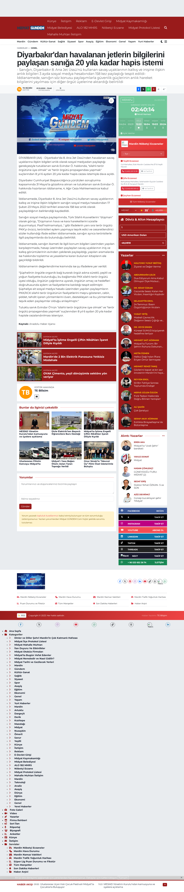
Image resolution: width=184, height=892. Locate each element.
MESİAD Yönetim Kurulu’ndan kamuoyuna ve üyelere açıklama (33, 434)
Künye (51, 21)
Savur (17, 737)
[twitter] (39, 624)
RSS (23, 615)
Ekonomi (111, 41)
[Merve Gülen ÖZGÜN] (126, 395)
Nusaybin (20, 730)
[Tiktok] (150, 581)
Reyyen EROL (141, 379)
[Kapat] (182, 877)
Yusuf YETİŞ (140, 314)
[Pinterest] (130, 581)
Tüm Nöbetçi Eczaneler (144, 202)
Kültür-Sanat (47, 41)
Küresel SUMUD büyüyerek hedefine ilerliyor (149, 332)
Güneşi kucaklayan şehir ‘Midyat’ (147, 499)
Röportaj (14, 827)
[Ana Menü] (165, 42)
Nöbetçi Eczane (113, 27)
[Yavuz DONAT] (126, 458)
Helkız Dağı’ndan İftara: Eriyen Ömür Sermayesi (147, 358)
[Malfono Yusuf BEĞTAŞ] (126, 264)
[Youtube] (145, 581)
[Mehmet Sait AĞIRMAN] (126, 343)
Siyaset (71, 41)
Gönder (25, 506)
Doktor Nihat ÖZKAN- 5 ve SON (149, 486)
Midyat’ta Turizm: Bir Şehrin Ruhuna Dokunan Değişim (148, 345)
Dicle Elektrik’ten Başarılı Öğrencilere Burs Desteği (66, 432)
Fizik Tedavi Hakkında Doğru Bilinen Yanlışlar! (147, 397)
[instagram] (57, 624)
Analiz (18, 786)
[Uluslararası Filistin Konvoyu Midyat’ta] (34, 450)
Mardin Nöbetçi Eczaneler (33, 597)
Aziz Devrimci (142, 494)
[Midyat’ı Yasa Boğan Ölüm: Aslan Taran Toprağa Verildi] (67, 450)
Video (13, 813)
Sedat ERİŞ (140, 481)
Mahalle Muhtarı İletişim (64, 34)
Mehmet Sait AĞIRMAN (146, 340)
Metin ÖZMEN (141, 353)
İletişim (66, 21)
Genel (122, 41)
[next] (149, 624)
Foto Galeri (16, 810)
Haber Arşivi (141, 603)
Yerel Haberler (22, 806)
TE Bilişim (162, 615)
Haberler (22, 48)
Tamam (123, 877)
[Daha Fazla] (154, 89)
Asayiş (89, 41)
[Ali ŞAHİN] (126, 408)
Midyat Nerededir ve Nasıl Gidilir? (34, 658)
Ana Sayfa (15, 631)
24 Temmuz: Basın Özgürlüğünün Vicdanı (147, 306)
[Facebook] (120, 581)
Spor (81, 41)
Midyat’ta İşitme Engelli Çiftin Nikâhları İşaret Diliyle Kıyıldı (97, 434)
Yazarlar (14, 816)
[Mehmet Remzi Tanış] (126, 369)
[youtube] (76, 624)
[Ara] (165, 27)
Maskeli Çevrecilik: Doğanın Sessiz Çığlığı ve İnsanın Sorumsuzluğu (148, 319)
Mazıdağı (19, 724)
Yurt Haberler (146, 41)
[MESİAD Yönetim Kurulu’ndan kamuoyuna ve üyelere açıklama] (34, 420)
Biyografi (14, 830)
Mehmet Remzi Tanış (145, 366)
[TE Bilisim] (25, 392)
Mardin (21, 41)
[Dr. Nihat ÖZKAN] (126, 291)
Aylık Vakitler (129, 133)
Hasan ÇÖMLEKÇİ (143, 468)
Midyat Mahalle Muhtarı (28, 644)
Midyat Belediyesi (59, 27)
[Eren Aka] (126, 445)
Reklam (81, 21)
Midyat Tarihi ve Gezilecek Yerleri (34, 662)
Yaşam (132, 41)
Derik (17, 717)
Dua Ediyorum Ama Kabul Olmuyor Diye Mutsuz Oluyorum (149, 280)
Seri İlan (14, 823)
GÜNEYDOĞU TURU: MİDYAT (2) (145, 473)
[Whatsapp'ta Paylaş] (148, 89)
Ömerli (18, 734)
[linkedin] (168, 624)
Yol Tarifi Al (147, 171)
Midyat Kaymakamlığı (131, 21)
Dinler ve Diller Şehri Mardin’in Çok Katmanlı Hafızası (46, 638)
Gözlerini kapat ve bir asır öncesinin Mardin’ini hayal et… (149, 371)
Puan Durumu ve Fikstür (32, 603)
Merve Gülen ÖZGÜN (146, 392)
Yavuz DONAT (141, 457)
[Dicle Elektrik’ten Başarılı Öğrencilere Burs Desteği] (67, 420)
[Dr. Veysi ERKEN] (126, 330)
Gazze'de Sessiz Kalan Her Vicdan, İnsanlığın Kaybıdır (149, 292)
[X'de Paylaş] (143, 89)
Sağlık (61, 41)
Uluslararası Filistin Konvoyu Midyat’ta (30, 462)
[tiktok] (112, 624)
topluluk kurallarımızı (48, 516)
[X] (125, 581)
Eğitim (100, 41)
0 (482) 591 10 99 (131, 171)
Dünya (18, 792)
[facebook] (20, 624)
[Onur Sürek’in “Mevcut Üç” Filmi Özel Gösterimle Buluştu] (99, 450)
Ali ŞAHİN (139, 407)
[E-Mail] (36, 396)
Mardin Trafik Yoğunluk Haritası (150, 597)
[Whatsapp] (165, 581)
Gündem (33, 41)
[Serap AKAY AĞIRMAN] (126, 421)
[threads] (131, 624)
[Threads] (155, 581)
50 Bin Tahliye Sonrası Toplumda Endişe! (146, 384)
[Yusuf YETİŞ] (126, 317)
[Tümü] (163, 255)
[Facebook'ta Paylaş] (138, 89)
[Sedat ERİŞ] (126, 484)
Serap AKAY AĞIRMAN (146, 419)
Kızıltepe (19, 720)
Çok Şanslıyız (141, 410)
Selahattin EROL (143, 301)
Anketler (14, 834)
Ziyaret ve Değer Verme (147, 266)
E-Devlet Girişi (102, 21)
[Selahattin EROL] (126, 304)
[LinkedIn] (140, 581)
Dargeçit (19, 713)
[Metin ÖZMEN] (126, 356)
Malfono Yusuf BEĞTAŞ (147, 263)
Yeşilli (17, 741)
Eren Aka (139, 442)
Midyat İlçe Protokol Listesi (30, 641)
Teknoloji (19, 782)
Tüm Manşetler (65, 603)
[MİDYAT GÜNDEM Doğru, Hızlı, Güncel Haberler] (31, 28)
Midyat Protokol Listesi (144, 27)
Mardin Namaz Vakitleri (108, 597)
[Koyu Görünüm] (162, 42)
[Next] (160, 581)
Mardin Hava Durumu (70, 597)
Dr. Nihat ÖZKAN (143, 288)
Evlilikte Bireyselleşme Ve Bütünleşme (148, 423)
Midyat (138, 460)
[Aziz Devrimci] (126, 497)
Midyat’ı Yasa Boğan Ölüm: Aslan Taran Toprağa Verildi (63, 464)
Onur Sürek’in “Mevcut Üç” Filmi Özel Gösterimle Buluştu (98, 464)
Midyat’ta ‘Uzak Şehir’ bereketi (146, 447)
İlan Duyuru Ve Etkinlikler (29, 648)
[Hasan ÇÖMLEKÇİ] (126, 471)
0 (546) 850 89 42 (131, 188)
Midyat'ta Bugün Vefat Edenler (32, 655)
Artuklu (18, 710)
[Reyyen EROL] (126, 382)
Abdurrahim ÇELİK (144, 275)
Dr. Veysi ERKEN (143, 327)
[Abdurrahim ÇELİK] (126, 277)
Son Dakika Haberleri (106, 603)
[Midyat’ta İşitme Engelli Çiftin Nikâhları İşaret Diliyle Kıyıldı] (99, 420)
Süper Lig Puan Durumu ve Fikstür (34, 861)
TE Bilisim (41, 390)
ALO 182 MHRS (87, 27)
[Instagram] (135, 581)
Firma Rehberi (18, 820)
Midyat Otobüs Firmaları (28, 651)
